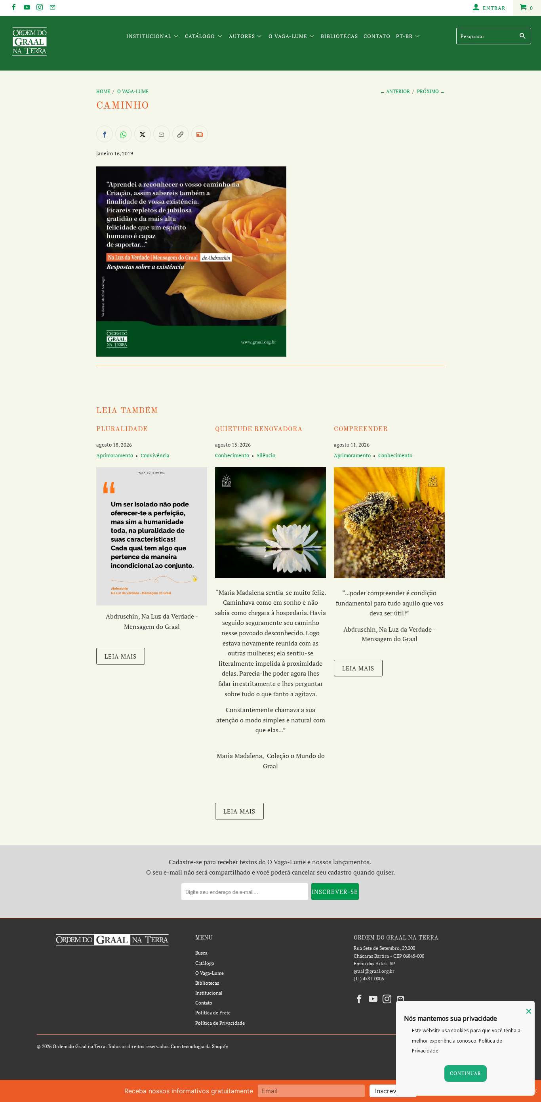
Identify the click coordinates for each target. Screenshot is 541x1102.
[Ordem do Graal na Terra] (47, 43)
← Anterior (395, 91)
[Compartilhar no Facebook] (104, 134)
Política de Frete (212, 1013)
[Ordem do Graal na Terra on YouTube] (26, 7)
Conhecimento (232, 455)
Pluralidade (122, 429)
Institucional (149, 36)
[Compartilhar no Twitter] (142, 134)
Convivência (155, 455)
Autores (243, 36)
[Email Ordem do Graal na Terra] (51, 7)
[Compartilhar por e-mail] (161, 134)
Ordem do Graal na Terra (79, 1046)
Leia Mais (121, 656)
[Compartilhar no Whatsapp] (123, 134)
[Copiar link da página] (180, 134)
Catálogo (201, 36)
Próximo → (431, 91)
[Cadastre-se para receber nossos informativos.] (199, 134)
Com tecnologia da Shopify (199, 1046)
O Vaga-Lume (289, 36)
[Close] (529, 1011)
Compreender (361, 429)
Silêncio (266, 455)
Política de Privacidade (220, 1023)
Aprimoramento (114, 455)
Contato (377, 36)
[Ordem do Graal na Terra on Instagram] (39, 7)
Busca (201, 953)
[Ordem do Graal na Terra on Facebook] (13, 7)
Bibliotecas (339, 36)
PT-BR (405, 36)
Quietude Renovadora (259, 429)
